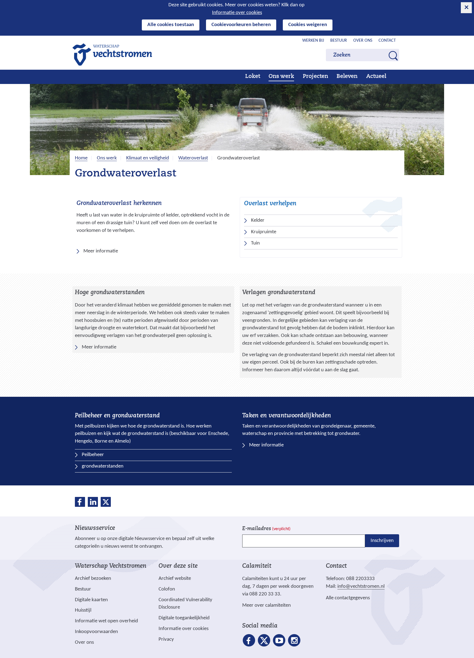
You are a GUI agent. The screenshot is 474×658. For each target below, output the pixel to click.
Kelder (257, 220)
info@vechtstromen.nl (361, 586)
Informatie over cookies (237, 12)
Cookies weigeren (307, 24)
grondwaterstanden (102, 466)
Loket (252, 76)
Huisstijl (83, 610)
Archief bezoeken (93, 578)
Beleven (347, 76)
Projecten (315, 76)
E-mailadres (266, 529)
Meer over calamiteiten (266, 605)
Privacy (166, 639)
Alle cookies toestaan (170, 24)
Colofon (167, 589)
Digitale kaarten (91, 600)
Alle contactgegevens (348, 598)
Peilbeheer (93, 454)
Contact (387, 40)
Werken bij (313, 40)
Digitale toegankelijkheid (184, 618)
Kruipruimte (263, 232)
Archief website (175, 578)
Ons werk (281, 76)
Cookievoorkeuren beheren (241, 24)
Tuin (255, 243)
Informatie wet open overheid (106, 621)
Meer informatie (100, 251)
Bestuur (338, 40)
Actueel (376, 76)
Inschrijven (382, 540)
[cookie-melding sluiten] (466, 7)
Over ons (362, 40)
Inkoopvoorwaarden (96, 631)
